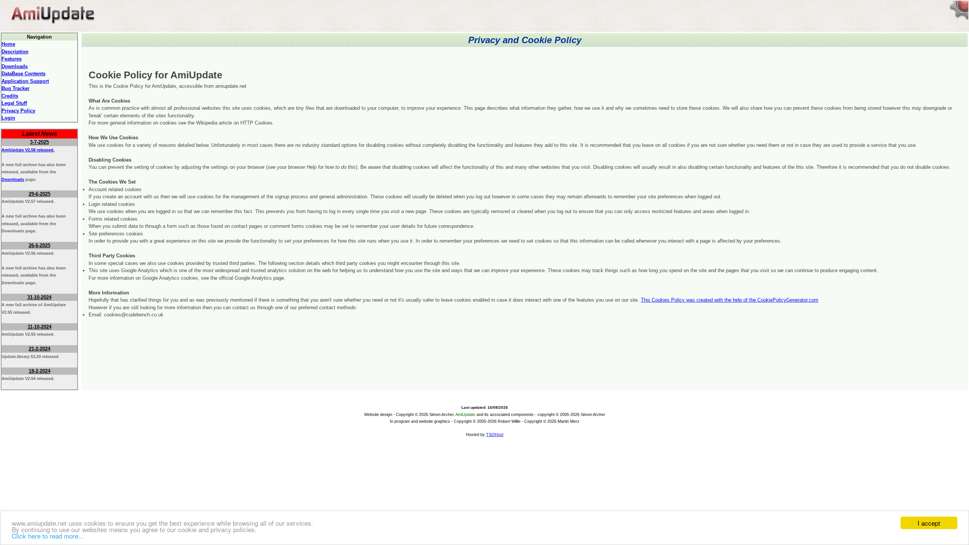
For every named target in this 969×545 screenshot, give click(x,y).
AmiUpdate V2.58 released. (28, 150)
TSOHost (494, 434)
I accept (929, 523)
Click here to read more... (48, 535)
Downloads (13, 179)
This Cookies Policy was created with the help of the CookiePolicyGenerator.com (729, 300)
